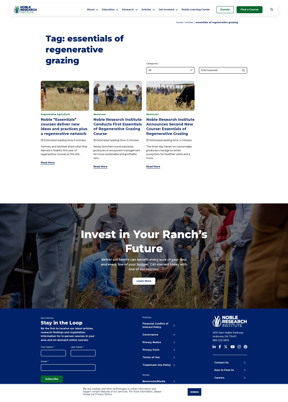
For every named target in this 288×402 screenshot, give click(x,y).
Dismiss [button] (194, 391)
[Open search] (271, 9)
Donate (225, 9)
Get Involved (166, 9)
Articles (146, 9)
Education (108, 9)
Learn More (144, 281)
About (91, 9)
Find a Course (249, 9)
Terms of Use (151, 357)
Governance (150, 334)
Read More (48, 162)
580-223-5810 (221, 340)
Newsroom (99, 114)
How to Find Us (224, 370)
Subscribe (51, 379)
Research (128, 9)
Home (179, 22)
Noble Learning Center (196, 9)
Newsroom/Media (153, 381)
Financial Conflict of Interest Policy (155, 325)
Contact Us (221, 362)
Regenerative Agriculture (55, 114)
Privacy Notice (103, 394)
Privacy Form (150, 349)
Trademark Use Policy (156, 365)
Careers (219, 377)
